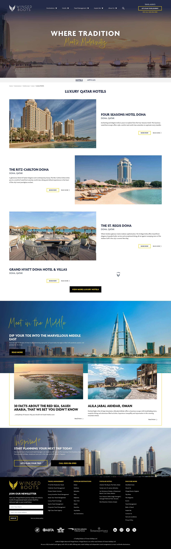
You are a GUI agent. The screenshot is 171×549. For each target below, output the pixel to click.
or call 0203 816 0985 (150, 12)
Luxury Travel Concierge (54, 501)
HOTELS (79, 80)
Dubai (75, 485)
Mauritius (76, 507)
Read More (156, 133)
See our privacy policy (37, 518)
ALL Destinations (78, 513)
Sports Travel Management (55, 504)
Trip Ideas (128, 494)
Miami (75, 504)
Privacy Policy (129, 520)
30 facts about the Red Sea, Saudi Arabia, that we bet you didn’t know (46, 408)
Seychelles (77, 510)
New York (76, 501)
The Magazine (129, 497)
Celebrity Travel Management (56, 488)
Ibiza (75, 494)
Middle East (26, 86)
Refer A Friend (129, 507)
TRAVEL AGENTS (150, 4)
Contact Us (128, 513)
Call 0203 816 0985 (67, 463)
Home (11, 86)
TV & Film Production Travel (56, 485)
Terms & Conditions (131, 517)
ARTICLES (91, 80)
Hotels (64, 8)
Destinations (50, 8)
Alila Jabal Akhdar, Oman (110, 406)
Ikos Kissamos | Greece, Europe (108, 502)
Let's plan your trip (30, 463)
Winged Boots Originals (132, 491)
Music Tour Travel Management (57, 497)
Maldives (76, 488)
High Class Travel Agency (55, 510)
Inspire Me (97, 8)
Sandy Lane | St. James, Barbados (109, 488)
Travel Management (80, 8)
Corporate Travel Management (56, 507)
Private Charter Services (55, 491)
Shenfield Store (129, 485)
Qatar (32, 86)
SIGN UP (13, 518)
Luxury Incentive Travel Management (58, 494)
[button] (56, 8)
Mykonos (76, 497)
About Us (111, 8)
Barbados (76, 491)
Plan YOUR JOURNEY (150, 8)
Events (127, 501)
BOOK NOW (144, 133)
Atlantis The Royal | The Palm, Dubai (110, 485)
